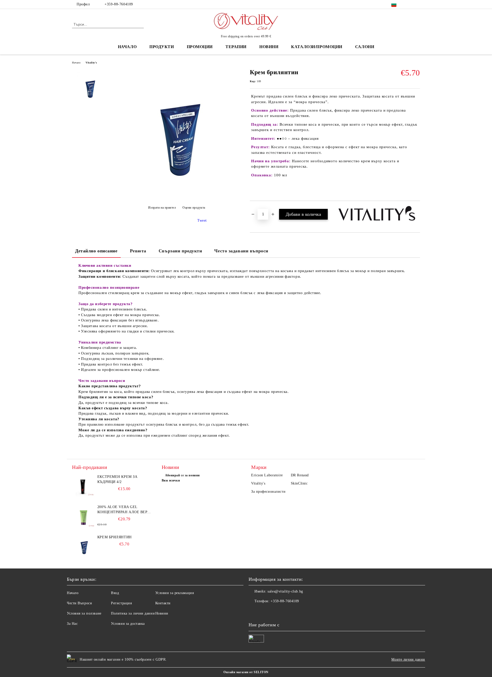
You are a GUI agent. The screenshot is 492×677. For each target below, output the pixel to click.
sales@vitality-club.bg (285, 591)
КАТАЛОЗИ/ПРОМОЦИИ (316, 47)
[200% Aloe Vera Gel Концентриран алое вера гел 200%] (83, 516)
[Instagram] (417, 4)
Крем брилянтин (114, 537)
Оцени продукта (193, 207)
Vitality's (91, 62)
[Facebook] (409, 4)
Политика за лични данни (133, 613)
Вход (115, 593)
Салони (364, 47)
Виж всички (171, 480)
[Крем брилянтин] (176, 195)
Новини (161, 613)
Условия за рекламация (174, 593)
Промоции (200, 47)
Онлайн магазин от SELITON (246, 672)
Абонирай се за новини (182, 475)
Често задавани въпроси (241, 250)
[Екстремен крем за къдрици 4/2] (83, 485)
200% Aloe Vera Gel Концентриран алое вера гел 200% (123, 510)
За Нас (72, 624)
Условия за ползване (84, 613)
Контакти (163, 603)
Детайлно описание (96, 250)
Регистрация (121, 603)
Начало (127, 47)
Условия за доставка (128, 624)
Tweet (202, 220)
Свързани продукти (180, 250)
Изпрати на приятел (162, 207)
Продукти (161, 47)
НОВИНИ (268, 47)
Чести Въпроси (79, 603)
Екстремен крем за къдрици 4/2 (117, 479)
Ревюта (138, 250)
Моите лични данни (408, 659)
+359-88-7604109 (119, 4)
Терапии (236, 47)
